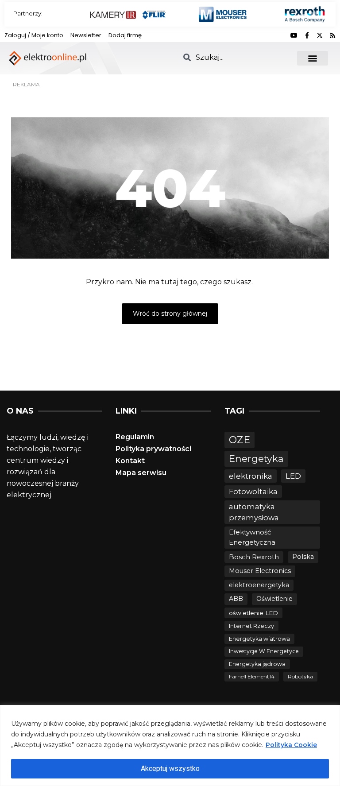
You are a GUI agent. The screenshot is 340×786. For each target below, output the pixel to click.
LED (293, 475)
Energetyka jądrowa (257, 664)
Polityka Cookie (291, 745)
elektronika (250, 475)
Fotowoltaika (253, 491)
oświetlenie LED (253, 612)
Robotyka (300, 676)
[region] (170, 745)
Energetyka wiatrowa (259, 638)
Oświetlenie (274, 599)
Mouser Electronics (260, 571)
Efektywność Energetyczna (252, 537)
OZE (239, 440)
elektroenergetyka (259, 585)
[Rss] (332, 35)
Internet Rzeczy (251, 626)
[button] (312, 58)
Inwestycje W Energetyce (264, 651)
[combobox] (235, 57)
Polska (303, 557)
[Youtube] (294, 35)
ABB (236, 599)
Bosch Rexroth (254, 557)
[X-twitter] (320, 35)
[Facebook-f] (307, 35)
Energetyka (256, 458)
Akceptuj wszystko (170, 768)
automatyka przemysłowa (254, 512)
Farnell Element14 (251, 676)
